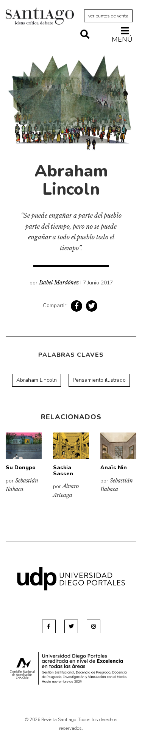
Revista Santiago (40, 17)
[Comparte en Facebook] (76, 306)
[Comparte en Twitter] (91, 306)
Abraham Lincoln (36, 380)
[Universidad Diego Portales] (71, 578)
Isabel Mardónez (59, 282)
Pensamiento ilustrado (99, 380)
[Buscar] (84, 35)
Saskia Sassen (63, 470)
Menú (122, 39)
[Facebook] (49, 626)
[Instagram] (93, 626)
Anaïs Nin (113, 467)
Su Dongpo (21, 467)
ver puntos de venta (108, 16)
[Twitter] (71, 626)
